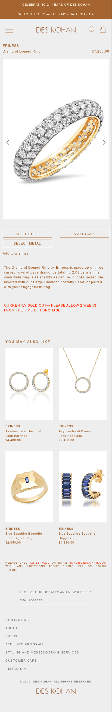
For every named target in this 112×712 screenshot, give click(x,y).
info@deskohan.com (88, 562)
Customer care (21, 660)
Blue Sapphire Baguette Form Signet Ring (23, 536)
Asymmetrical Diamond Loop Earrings (23, 433)
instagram (16, 669)
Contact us (17, 620)
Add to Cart (85, 234)
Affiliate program (24, 644)
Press (11, 636)
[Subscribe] (90, 600)
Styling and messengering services (42, 652)
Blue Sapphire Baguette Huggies (77, 536)
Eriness (12, 426)
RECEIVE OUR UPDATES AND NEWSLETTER (55, 592)
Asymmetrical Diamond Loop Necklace (77, 433)
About (11, 628)
